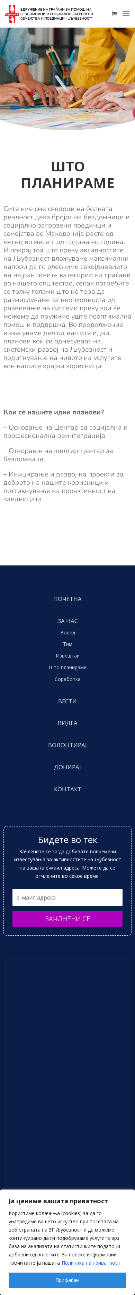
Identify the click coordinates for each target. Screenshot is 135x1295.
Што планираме (68, 667)
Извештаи (68, 655)
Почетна (67, 599)
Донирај (67, 767)
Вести (67, 701)
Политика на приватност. (92, 1262)
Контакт (67, 789)
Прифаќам (67, 1280)
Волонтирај (67, 745)
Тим (67, 644)
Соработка (68, 679)
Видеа (68, 723)
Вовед (67, 632)
